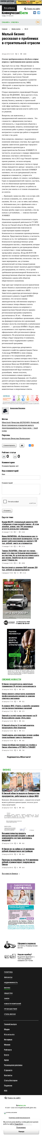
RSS (5, 1091)
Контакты (8, 1075)
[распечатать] (21, 447)
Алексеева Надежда (17, 408)
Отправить (7, 510)
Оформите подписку (27, 943)
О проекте (8, 1070)
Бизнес (7, 769)
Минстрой (6, 422)
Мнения (7, 1045)
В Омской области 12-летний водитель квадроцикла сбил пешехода (18, 726)
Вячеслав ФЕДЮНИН (20, 422)
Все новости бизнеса (10, 873)
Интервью (8, 1039)
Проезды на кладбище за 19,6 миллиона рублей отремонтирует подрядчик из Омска (20, 862)
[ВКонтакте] (30, 445)
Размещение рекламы (13, 1065)
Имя (3, 474)
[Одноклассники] (32, 445)
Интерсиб (35, 422)
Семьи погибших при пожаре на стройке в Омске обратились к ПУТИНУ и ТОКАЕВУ (19, 746)
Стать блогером (10, 1080)
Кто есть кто (9, 1034)
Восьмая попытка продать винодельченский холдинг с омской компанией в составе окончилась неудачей (18, 836)
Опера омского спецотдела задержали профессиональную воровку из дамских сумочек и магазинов (18, 696)
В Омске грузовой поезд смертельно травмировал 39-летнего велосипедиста (19, 685)
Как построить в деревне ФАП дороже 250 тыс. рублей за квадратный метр (19, 568)
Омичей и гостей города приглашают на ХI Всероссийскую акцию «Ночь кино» (19, 716)
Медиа (7, 1029)
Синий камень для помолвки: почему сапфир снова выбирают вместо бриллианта (20, 736)
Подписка (8, 1085)
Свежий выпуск (10, 1024)
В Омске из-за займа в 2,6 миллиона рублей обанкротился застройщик (18, 850)
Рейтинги (8, 1050)
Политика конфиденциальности (19, 1118)
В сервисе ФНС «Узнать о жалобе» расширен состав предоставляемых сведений (20, 707)
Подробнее (18, 1124)
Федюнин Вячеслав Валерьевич (16, 438)
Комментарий (7, 483)
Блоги (6, 1055)
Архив (6, 1060)
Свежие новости (11, 679)
